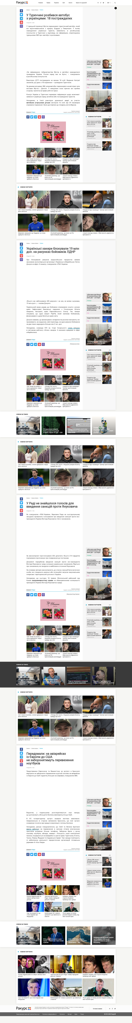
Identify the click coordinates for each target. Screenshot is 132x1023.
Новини (40, 2)
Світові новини (34, 748)
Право (48, 2)
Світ (63, 2)
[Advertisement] (53, 53)
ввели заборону (32, 829)
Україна (56, 2)
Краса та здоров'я (81, 2)
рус (110, 2)
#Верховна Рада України (73, 594)
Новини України (34, 9)
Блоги (70, 2)
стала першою (74, 328)
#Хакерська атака (74, 344)
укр (108, 2)
